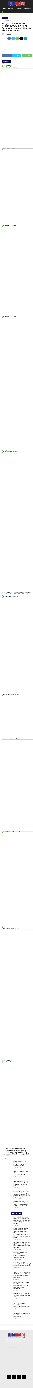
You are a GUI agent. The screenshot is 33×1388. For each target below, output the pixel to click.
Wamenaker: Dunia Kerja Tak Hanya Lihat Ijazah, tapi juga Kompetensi (22, 1315)
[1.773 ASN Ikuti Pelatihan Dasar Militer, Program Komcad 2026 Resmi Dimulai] (7, 1307)
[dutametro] (3, 34)
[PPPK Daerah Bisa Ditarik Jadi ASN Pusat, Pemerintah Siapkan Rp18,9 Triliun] (7, 1175)
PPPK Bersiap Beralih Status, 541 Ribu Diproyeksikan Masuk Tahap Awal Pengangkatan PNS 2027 (21, 1183)
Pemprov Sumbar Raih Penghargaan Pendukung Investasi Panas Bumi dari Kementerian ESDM (20, 1163)
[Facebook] (9, 38)
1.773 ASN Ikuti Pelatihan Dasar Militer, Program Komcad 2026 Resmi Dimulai (21, 1305)
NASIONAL (4, 17)
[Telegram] (25, 38)
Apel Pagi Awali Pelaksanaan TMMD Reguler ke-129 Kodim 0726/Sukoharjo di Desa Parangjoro (22, 1275)
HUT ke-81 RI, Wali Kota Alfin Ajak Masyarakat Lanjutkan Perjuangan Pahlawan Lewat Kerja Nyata (21, 1245)
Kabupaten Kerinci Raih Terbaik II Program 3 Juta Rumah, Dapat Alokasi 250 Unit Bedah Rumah (21, 1255)
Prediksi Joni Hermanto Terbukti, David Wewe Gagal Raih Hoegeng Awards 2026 (22, 1264)
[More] (29, 38)
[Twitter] (13, 38)
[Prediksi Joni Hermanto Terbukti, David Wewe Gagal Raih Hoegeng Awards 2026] (7, 1266)
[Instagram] (14, 1377)
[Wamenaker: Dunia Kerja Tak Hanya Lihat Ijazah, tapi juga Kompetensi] (7, 1317)
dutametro (9, 34)
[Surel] (21, 38)
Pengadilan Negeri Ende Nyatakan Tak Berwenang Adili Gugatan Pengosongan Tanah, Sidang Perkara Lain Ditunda (21, 1220)
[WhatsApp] (17, 38)
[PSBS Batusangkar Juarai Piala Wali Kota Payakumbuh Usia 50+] (7, 1297)
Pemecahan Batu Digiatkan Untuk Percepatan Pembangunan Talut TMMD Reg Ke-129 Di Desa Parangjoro (21, 1286)
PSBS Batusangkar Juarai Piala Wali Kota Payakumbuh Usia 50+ (22, 1295)
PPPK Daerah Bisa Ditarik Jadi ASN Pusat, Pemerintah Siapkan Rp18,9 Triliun (21, 1173)
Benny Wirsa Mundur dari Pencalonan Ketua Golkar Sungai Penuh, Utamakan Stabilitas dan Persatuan (20, 1203)
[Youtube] (24, 1377)
